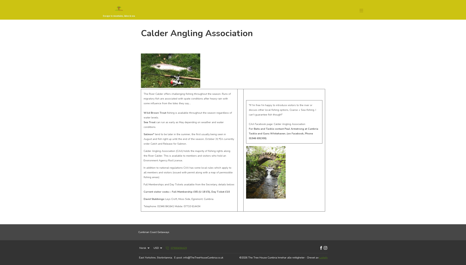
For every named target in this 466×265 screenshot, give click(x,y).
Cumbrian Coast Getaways (153, 232)
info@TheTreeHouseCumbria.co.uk (203, 257)
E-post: (178, 257)
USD (156, 248)
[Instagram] (325, 248)
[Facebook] (321, 248)
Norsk (142, 248)
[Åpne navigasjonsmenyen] (361, 10)
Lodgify (323, 257)
